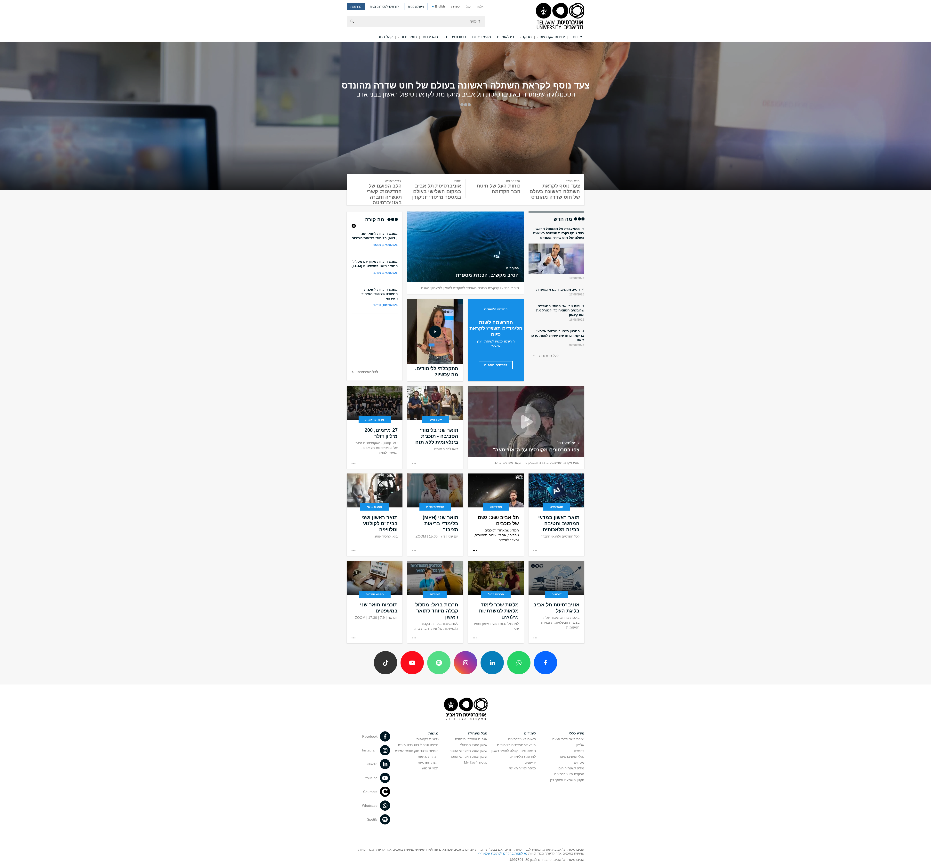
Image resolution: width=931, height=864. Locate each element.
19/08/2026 (576, 278)
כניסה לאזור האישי (522, 768)
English (440, 6)
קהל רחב (385, 37)
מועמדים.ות (481, 37)
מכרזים (579, 762)
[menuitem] (480, 6)
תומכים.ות (408, 37)
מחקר (527, 37)
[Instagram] (465, 662)
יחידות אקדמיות (552, 37)
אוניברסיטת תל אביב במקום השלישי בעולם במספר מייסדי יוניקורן (436, 191)
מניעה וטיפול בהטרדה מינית (418, 745)
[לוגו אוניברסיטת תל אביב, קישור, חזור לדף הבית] (560, 16)
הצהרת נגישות (428, 756)
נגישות (433, 733)
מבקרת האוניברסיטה (569, 774)
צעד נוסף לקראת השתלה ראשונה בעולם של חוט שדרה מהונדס (555, 191)
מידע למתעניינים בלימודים (516, 745)
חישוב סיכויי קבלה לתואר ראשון (513, 751)
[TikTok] (385, 662)
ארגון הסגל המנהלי (473, 745)
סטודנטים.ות (456, 37)
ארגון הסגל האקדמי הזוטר (468, 756)
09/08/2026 (576, 345)
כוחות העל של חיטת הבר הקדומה (499, 188)
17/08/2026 (576, 294)
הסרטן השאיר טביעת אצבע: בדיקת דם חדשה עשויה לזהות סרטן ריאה (557, 335)
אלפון (480, 6)
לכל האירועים (367, 372)
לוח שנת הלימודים (522, 756)
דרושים (579, 751)
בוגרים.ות (430, 37)
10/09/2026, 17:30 (385, 305)
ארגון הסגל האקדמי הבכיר (468, 751)
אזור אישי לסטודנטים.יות (384, 6)
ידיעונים (530, 762)
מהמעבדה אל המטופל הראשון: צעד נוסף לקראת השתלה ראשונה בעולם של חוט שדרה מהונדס (558, 233)
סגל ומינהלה (477, 733)
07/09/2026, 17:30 (385, 273)
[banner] (465, 21)
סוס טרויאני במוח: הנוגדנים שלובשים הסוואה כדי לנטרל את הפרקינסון (560, 310)
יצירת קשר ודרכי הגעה (568, 739)
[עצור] (354, 226)
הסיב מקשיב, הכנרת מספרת (558, 289)
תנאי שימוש (430, 768)
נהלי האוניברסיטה (571, 756)
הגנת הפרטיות (428, 762)
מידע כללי (576, 733)
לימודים (530, 733)
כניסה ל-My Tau (475, 762)
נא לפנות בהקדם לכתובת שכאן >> (502, 853)
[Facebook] (545, 662)
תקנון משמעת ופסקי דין (567, 780)
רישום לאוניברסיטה (522, 739)
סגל (468, 6)
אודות (577, 37)
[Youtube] (412, 662)
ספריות (455, 6)
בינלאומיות (505, 37)
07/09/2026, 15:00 (385, 245)
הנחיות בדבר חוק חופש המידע (417, 751)
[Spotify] (438, 662)
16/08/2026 (576, 319)
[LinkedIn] (492, 662)
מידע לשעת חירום (571, 768)
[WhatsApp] (519, 662)
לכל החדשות (548, 355)
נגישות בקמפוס (428, 739)
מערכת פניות (416, 6)
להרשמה (355, 6)
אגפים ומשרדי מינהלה (471, 739)
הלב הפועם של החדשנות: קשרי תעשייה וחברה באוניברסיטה (384, 194)
